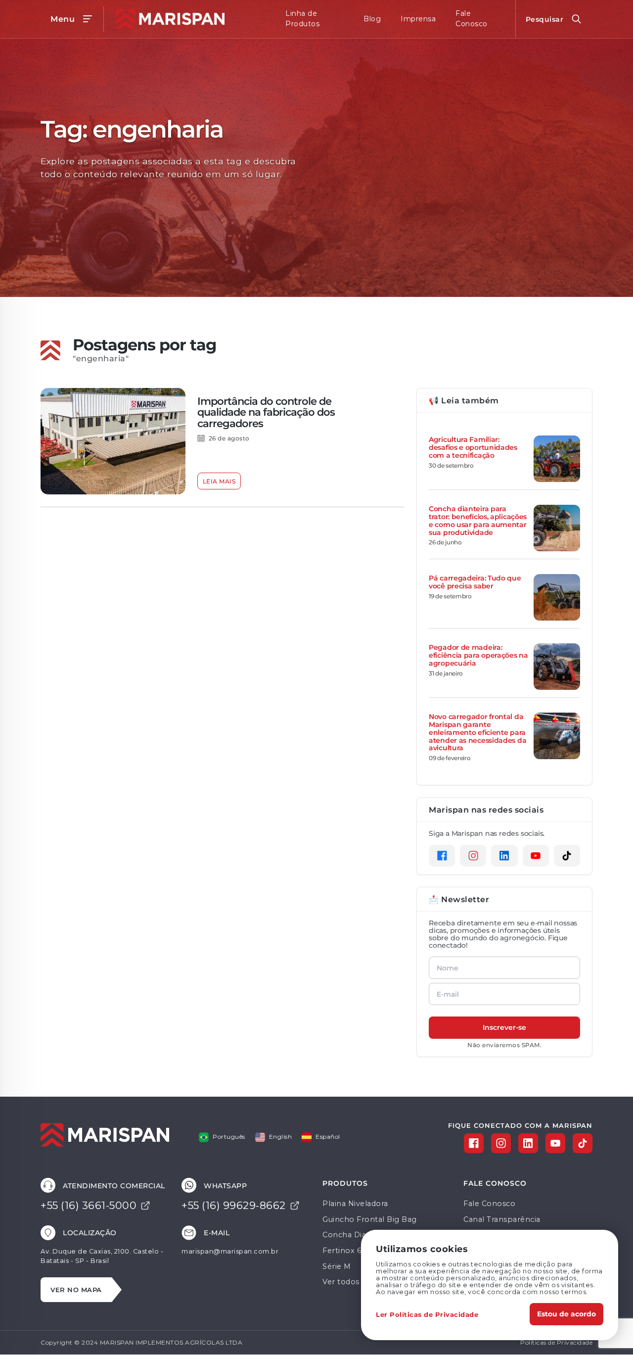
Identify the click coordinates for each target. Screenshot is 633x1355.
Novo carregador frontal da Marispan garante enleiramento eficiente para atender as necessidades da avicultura (477, 732)
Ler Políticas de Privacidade (427, 1314)
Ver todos (341, 1281)
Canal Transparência (502, 1219)
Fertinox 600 (347, 1250)
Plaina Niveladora (355, 1203)
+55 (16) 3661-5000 (88, 1205)
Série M (336, 1266)
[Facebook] (442, 856)
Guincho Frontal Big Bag (369, 1219)
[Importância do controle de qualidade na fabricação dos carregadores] (113, 441)
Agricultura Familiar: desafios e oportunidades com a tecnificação (473, 447)
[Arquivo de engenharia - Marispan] (167, 19)
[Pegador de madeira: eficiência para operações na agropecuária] (557, 666)
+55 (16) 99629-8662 (233, 1205)
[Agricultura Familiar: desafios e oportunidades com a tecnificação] (557, 459)
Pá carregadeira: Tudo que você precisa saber (475, 581)
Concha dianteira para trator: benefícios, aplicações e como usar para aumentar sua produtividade (478, 520)
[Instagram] (473, 856)
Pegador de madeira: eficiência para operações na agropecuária (478, 655)
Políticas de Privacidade (556, 1342)
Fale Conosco (489, 1203)
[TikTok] (567, 856)
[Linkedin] (504, 856)
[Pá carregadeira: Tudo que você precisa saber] (557, 597)
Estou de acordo (566, 1313)
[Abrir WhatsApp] (608, 1330)
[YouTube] (536, 856)
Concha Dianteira (355, 1234)
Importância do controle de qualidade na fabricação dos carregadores (266, 411)
